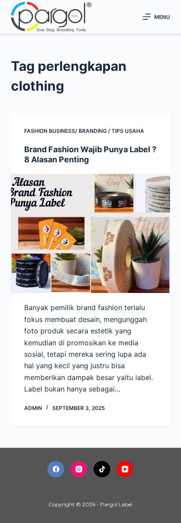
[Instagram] (79, 469)
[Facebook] (55, 469)
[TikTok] (102, 469)
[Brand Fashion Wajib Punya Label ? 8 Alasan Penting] (90, 233)
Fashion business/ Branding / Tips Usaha (84, 131)
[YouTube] (125, 469)
